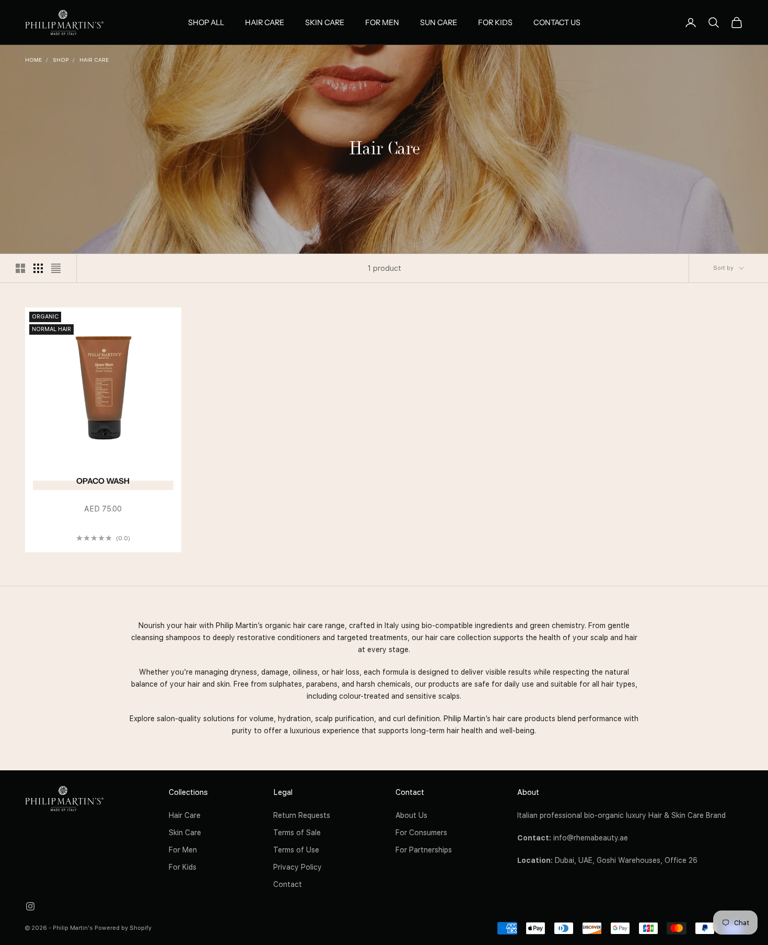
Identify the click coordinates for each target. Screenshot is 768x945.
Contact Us (556, 22)
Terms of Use (296, 850)
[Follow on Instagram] (30, 906)
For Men (382, 22)
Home (33, 59)
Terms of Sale (297, 832)
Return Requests (301, 815)
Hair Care (264, 22)
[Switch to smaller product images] (38, 268)
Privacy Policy (297, 867)
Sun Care (438, 22)
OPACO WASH (103, 481)
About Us (411, 815)
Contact (287, 884)
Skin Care (324, 22)
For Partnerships (423, 850)
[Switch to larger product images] (20, 268)
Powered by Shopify (123, 928)
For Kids (495, 22)
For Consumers (421, 832)
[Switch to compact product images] (56, 268)
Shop (60, 59)
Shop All (206, 22)
